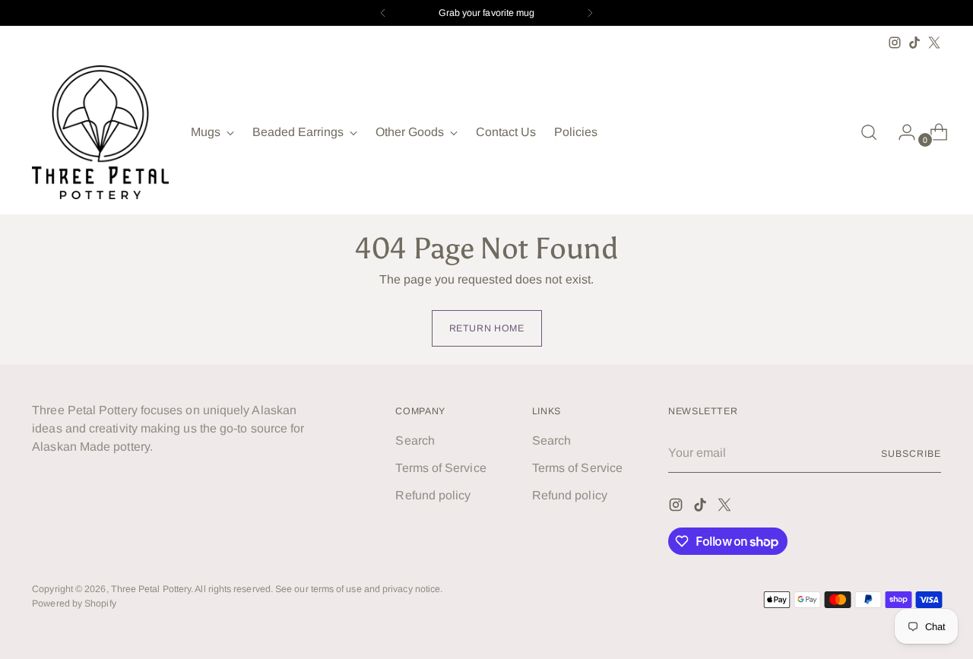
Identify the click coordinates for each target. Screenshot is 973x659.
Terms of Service (440, 467)
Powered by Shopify (74, 603)
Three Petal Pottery (151, 589)
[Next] (590, 13)
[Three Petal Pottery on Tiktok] (914, 42)
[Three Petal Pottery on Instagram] (895, 42)
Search (414, 440)
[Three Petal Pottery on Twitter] (934, 42)
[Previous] (383, 13)
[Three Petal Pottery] (100, 132)
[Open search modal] (869, 132)
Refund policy (433, 495)
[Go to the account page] (901, 132)
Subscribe (910, 453)
